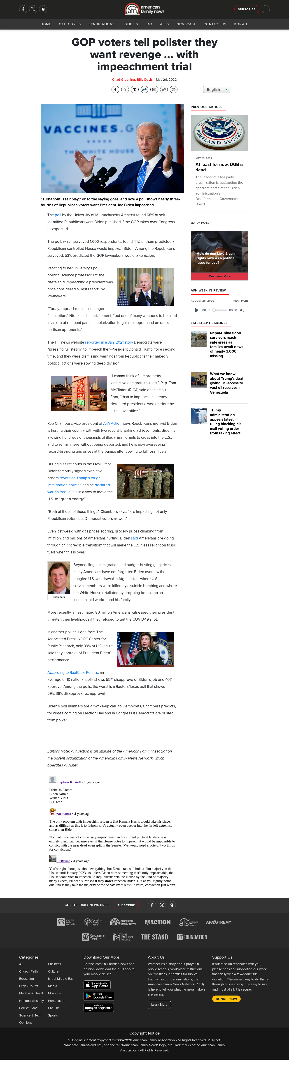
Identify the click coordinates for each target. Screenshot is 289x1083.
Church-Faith (28, 971)
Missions (54, 993)
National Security (31, 1001)
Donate (241, 24)
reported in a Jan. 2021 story (109, 342)
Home (46, 24)
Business (54, 964)
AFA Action (112, 423)
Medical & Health (31, 993)
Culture (53, 971)
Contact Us (215, 24)
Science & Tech (30, 1015)
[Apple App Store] (98, 986)
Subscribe (247, 9)
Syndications (101, 24)
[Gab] (43, 9)
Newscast (186, 24)
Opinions (25, 1023)
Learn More (159, 1005)
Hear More (240, 300)
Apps (164, 24)
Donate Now (226, 999)
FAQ (149, 24)
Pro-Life (54, 1008)
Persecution (56, 1001)
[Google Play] (100, 997)
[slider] (220, 310)
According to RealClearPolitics (72, 672)
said (134, 538)
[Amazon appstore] (99, 1008)
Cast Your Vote (220, 276)
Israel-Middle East (61, 979)
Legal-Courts (28, 986)
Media (52, 986)
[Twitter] (33, 9)
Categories (70, 24)
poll (58, 215)
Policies (130, 24)
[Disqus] (112, 830)
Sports (53, 1015)
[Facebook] (23, 9)
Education (26, 979)
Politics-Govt (28, 1008)
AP (21, 964)
